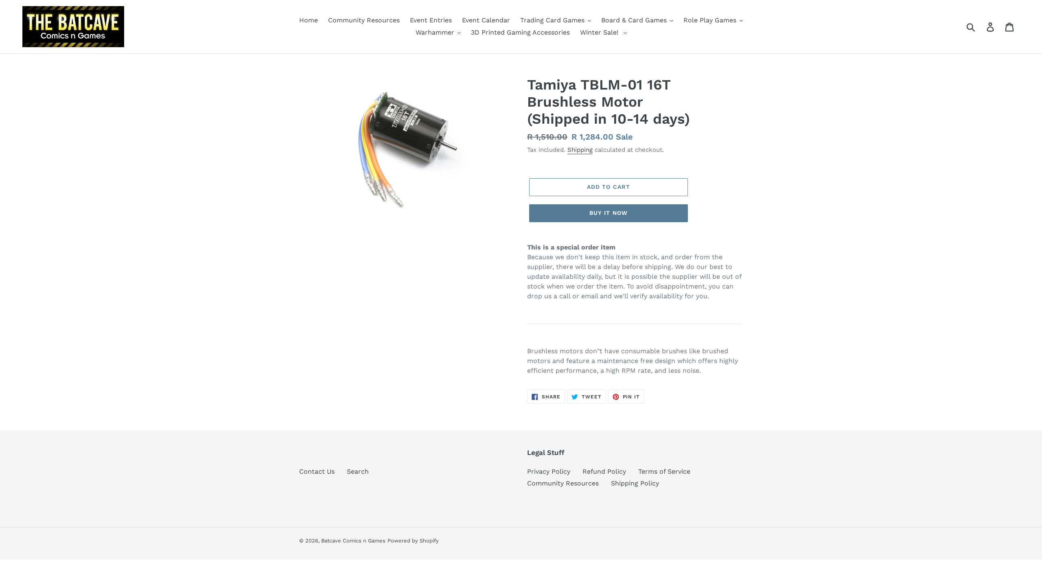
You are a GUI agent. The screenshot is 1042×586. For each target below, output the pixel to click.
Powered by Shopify (413, 541)
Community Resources (563, 483)
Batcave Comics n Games (353, 541)
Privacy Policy (548, 471)
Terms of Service (664, 471)
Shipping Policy (635, 483)
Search (358, 471)
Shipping (580, 149)
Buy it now (608, 213)
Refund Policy (604, 471)
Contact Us (317, 471)
